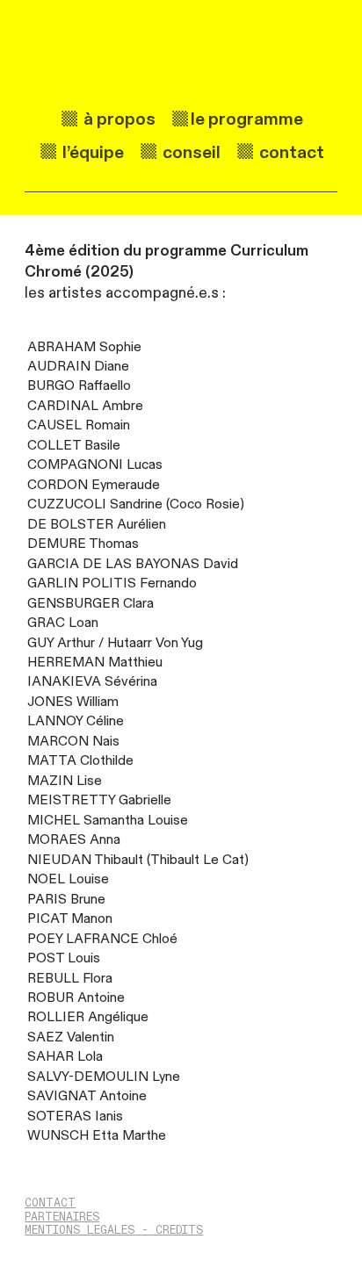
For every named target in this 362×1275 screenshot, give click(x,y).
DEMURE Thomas (83, 544)
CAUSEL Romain (78, 425)
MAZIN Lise (64, 781)
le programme (247, 119)
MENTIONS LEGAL (73, 1230)
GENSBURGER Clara (90, 603)
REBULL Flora (69, 978)
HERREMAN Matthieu (95, 662)
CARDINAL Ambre (85, 406)
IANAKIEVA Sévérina (92, 682)
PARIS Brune (66, 899)
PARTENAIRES (62, 1217)
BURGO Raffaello (79, 386)
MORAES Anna (73, 840)
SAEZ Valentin (70, 1037)
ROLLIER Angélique (87, 1017)
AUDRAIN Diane (78, 366)
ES (162, 1230)
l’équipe (98, 152)
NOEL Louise (68, 879)
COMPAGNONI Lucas (95, 465)
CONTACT (50, 1203)
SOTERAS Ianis (75, 1116)
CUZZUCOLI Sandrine (95, 504)
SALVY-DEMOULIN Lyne (103, 1077)
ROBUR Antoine (76, 998)
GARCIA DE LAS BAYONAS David (132, 564)
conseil (190, 152)
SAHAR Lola (65, 1057)
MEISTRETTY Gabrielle (99, 800)
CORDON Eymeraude (93, 485)
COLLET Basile (73, 445)
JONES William (73, 702)
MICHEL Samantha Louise (107, 820)
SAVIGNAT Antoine (87, 1096)
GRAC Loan (62, 623)
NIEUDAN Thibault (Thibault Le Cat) (138, 860)
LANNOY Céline (75, 721)
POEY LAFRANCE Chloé (102, 939)
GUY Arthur (61, 643)
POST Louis (63, 958)
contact (290, 152)
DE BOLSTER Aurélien (96, 524)
